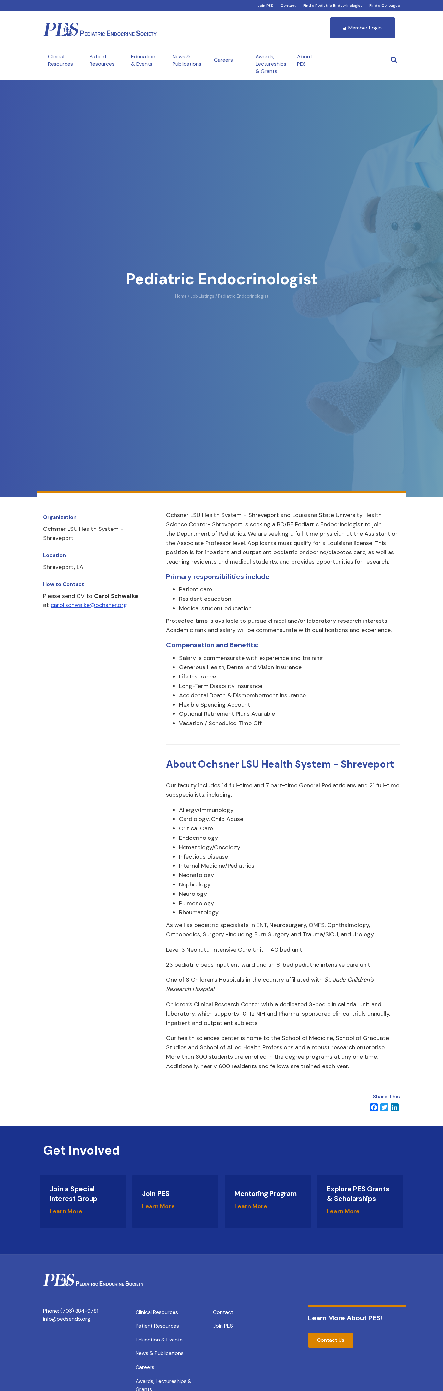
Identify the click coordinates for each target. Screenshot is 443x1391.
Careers (223, 59)
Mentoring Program (265, 1193)
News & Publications (187, 60)
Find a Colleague (384, 5)
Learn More (66, 1211)
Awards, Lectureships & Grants (271, 63)
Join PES (265, 5)
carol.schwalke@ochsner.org (89, 605)
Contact (288, 5)
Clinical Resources (60, 60)
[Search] (394, 60)
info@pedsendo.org (66, 1319)
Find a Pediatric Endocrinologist (332, 5)
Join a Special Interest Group (73, 1193)
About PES (304, 60)
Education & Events (143, 60)
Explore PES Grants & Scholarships (358, 1193)
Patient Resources (102, 60)
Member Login (365, 27)
